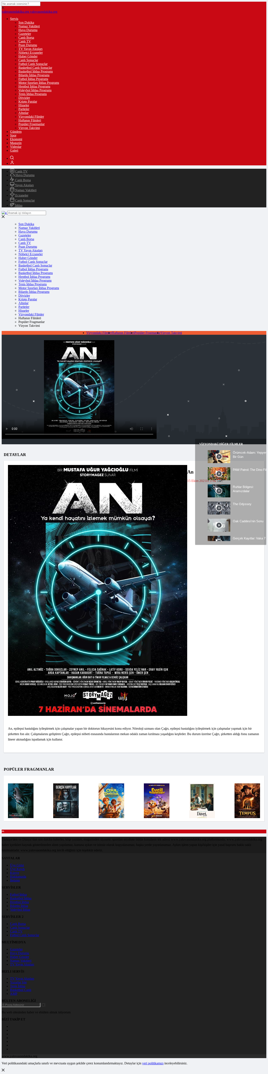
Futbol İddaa (18, 894)
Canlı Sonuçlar (28, 60)
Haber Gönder (27, 56)
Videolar (15, 146)
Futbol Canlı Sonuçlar (33, 64)
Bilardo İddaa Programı (33, 75)
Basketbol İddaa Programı (35, 71)
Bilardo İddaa (19, 906)
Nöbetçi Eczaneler (30, 52)
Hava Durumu (27, 30)
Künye (14, 873)
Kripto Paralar (27, 101)
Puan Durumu (27, 45)
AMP (13, 993)
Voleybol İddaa (20, 909)
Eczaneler (21, 195)
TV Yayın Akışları (30, 49)
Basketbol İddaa (20, 898)
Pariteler (23, 109)
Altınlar (23, 113)
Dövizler (24, 98)
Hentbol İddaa (19, 902)
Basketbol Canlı (20, 990)
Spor (13, 135)
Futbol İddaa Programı (33, 79)
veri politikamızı (153, 1063)
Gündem (16, 131)
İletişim (15, 880)
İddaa (18, 205)
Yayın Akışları (24, 185)
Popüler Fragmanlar (31, 124)
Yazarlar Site (18, 982)
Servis (14, 18)
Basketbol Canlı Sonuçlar (35, 67)
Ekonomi (16, 139)
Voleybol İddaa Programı (35, 90)
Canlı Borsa (26, 37)
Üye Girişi (17, 865)
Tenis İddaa (17, 986)
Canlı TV (24, 41)
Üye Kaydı (17, 869)
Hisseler (23, 105)
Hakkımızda (18, 876)
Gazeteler (24, 34)
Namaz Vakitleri (29, 26)
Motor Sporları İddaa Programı (38, 82)
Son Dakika (26, 22)
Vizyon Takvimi (29, 128)
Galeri (14, 150)
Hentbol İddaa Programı (34, 86)
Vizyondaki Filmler (31, 116)
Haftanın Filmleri (29, 120)
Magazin (16, 143)
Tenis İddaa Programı (32, 94)
